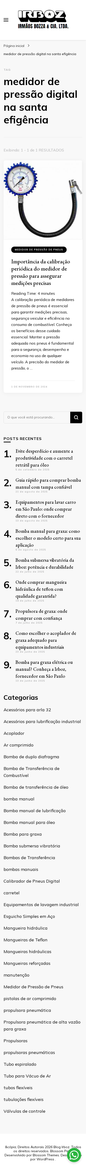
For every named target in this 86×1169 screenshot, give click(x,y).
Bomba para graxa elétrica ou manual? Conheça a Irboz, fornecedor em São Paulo (44, 669)
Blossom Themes (46, 1155)
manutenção (16, 975)
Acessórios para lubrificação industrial (42, 721)
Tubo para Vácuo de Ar (27, 1076)
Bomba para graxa (23, 834)
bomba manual (19, 799)
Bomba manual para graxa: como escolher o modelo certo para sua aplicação (48, 538)
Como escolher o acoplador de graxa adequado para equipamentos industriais (46, 640)
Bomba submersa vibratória (32, 846)
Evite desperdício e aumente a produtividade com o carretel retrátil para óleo (44, 458)
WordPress (45, 1159)
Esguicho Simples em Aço (29, 916)
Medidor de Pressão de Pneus (39, 249)
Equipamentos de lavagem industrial (41, 904)
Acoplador (14, 733)
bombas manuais (21, 869)
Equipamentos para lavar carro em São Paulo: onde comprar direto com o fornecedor (46, 509)
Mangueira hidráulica (26, 928)
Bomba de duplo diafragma (31, 756)
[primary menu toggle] (6, 20)
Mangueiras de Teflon (26, 940)
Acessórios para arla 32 (27, 709)
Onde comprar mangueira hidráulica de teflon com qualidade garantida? (41, 589)
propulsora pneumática (27, 1010)
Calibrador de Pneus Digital (32, 881)
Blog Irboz (62, 1147)
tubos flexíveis (18, 1087)
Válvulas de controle (24, 1111)
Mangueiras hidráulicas (27, 951)
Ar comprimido (18, 745)
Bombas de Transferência (29, 857)
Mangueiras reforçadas (27, 963)
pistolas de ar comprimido (30, 998)
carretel (12, 893)
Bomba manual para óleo (29, 822)
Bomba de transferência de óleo (36, 787)
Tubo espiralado (20, 1064)
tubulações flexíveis (23, 1099)
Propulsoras (15, 1040)
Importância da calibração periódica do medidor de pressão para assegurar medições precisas (40, 272)
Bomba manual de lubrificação (35, 810)
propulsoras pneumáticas (29, 1052)
